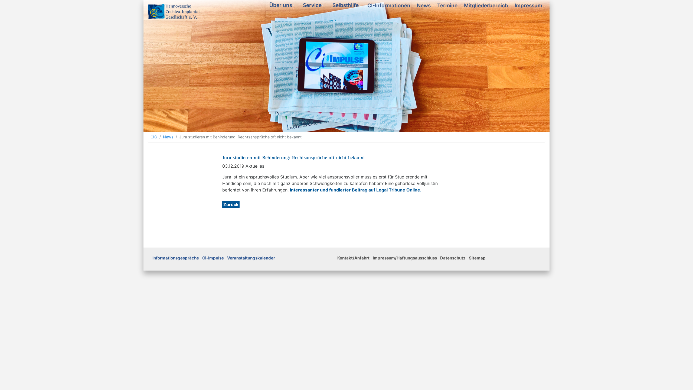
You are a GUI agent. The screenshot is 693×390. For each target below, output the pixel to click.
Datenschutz (453, 258)
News (424, 5)
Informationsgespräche (175, 258)
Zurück (230, 204)
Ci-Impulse (213, 258)
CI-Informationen (388, 5)
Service (314, 6)
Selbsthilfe (347, 6)
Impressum (528, 5)
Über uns (282, 6)
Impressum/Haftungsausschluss (405, 258)
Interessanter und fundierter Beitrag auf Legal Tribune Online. (355, 190)
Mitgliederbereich (486, 5)
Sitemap (477, 258)
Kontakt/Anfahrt (353, 258)
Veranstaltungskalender (251, 258)
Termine (447, 5)
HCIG (152, 137)
